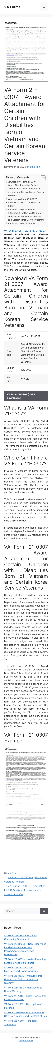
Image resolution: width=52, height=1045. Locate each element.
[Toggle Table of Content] (42, 177)
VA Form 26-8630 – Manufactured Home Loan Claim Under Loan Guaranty (23, 979)
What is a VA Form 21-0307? (22, 199)
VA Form (12, 873)
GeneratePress (26, 1040)
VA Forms (12, 7)
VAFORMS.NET (12, 230)
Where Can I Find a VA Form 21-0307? (24, 204)
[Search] (44, 911)
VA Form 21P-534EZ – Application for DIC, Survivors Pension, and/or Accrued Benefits (24, 890)
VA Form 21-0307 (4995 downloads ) (21, 396)
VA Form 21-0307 (35, 230)
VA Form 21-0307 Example (21, 223)
